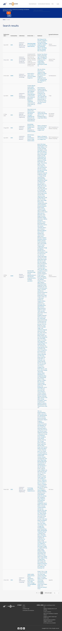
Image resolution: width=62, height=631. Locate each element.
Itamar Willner (43, 118)
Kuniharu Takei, (41, 519)
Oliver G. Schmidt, (41, 506)
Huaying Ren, (40, 503)
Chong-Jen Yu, (43, 345)
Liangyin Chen (40, 130)
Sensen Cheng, (40, 378)
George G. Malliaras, (42, 491)
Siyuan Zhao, (40, 556)
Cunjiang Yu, (42, 543)
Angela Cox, (40, 309)
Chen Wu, (42, 269)
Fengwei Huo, (44, 454)
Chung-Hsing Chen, (41, 321)
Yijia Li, (39, 57)
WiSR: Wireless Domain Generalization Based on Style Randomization (30, 137)
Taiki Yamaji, (40, 371)
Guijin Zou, (42, 566)
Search (24, 606)
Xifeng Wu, (43, 276)
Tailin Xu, (44, 536)
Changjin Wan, (40, 526)
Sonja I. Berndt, (43, 332)
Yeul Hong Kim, (41, 252)
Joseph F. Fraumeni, (41, 394)
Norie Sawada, (44, 370)
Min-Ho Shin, (44, 186)
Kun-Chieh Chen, (41, 266)
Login (58, 4)
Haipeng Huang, (41, 72)
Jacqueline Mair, (43, 90)
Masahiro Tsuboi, (41, 222)
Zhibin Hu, (39, 325)
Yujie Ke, (39, 113)
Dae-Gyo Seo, (40, 509)
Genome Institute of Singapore (21, 276)
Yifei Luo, (39, 411)
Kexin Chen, (40, 151)
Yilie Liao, (39, 69)
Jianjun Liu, (41, 270)
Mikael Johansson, (41, 308)
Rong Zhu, (44, 563)
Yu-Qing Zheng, (41, 559)
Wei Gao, (39, 445)
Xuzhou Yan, (40, 539)
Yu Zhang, (43, 555)
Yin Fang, (42, 441)
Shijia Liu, (39, 125)
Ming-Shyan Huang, (42, 259)
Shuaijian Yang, (41, 542)
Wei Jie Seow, (40, 161)
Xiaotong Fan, (40, 64)
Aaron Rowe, (44, 504)
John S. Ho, (40, 451)
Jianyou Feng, (40, 442)
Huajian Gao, (43, 444)
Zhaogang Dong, (41, 116)
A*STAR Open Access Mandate (49, 622)
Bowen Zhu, (43, 562)
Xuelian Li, (39, 380)
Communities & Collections (44, 4)
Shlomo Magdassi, (41, 490)
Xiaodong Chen (40, 568)
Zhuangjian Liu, (42, 486)
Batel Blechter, (40, 180)
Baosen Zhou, (40, 158)
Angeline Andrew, (41, 301)
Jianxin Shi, (40, 144)
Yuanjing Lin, (42, 478)
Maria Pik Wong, (43, 170)
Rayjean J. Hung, (43, 150)
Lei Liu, (42, 70)
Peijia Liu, (39, 578)
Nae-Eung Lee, (40, 471)
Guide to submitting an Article (49, 605)
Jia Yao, (44, 39)
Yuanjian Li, (44, 40)
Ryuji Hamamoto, (41, 223)
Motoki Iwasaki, (41, 383)
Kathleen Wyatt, (41, 373)
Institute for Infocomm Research (22, 128)
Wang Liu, (39, 58)
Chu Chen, (43, 281)
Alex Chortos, (40, 431)
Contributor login (26, 608)
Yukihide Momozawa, (42, 203)
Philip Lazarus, (43, 312)
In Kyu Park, (43, 353)
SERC (12, 45)
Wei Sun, (39, 49)
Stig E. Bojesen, (40, 282)
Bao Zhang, (40, 39)
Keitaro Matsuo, (41, 147)
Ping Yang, (40, 278)
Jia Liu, (39, 42)
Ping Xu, (39, 354)
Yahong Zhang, (43, 79)
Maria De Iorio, (40, 92)
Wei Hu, (39, 164)
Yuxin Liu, (43, 483)
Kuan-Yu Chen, (43, 258)
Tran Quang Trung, (41, 524)
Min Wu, (42, 127)
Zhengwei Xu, (44, 57)
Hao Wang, (44, 47)
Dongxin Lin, (40, 155)
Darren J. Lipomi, (41, 480)
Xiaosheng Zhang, (41, 552)
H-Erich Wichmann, (43, 288)
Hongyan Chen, (41, 367)
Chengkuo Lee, (43, 470)
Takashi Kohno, (41, 406)
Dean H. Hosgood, (41, 210)
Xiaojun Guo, (40, 448)
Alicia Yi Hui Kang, (41, 577)
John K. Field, (44, 295)
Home (4, 19)
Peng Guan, (40, 344)
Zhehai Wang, (43, 377)
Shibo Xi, (39, 47)
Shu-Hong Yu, (40, 546)
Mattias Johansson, (41, 283)
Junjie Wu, (43, 361)
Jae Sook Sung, (43, 319)
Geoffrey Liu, (40, 299)
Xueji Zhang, (40, 553)
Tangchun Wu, (40, 246)
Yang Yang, (40, 188)
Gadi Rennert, (40, 291)
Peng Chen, (43, 427)
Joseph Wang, (40, 529)
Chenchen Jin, (42, 75)
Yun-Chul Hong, (41, 167)
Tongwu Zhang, (42, 175)
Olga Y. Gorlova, (41, 397)
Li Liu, (41, 340)
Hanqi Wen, (43, 534)
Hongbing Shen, (41, 401)
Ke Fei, (41, 386)
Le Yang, (42, 540)
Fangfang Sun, (40, 78)
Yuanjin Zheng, (43, 557)
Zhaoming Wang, (41, 178)
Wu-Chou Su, (40, 260)
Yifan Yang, (42, 574)
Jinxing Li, (39, 475)
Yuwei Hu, (39, 112)
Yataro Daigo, (43, 200)
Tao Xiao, (39, 43)
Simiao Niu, (40, 496)
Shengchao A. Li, (41, 374)
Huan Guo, (43, 324)
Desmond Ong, (41, 99)
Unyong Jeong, (41, 458)
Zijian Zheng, (40, 560)
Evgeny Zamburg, (43, 547)
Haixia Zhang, (40, 549)
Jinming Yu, (42, 391)
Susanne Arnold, (41, 292)
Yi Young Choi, (43, 350)
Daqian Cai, (40, 45)
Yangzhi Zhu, (40, 565)
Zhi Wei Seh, (42, 46)
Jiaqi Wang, (43, 42)
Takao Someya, (42, 513)
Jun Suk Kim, (40, 351)
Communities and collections (28, 610)
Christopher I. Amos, (42, 400)
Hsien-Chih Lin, (41, 368)
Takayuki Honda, (41, 209)
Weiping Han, (43, 80)
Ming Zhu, (39, 563)
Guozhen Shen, (41, 510)
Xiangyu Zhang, (41, 550)
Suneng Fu (39, 82)
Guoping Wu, (40, 387)
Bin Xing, (43, 128)
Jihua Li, (42, 365)
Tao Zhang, (44, 43)
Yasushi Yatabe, (41, 191)
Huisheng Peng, (41, 500)
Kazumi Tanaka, (41, 245)
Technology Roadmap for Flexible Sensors (31, 489)
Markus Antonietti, (41, 418)
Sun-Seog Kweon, (41, 265)
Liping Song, (44, 55)
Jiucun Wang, (43, 160)
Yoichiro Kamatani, (41, 204)
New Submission (32, 4)
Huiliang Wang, (40, 527)
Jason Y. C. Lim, (40, 115)
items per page (48, 592)
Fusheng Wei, (40, 247)
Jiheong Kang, (40, 461)
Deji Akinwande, (43, 415)
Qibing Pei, (42, 498)
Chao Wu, (39, 40)
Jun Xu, (45, 342)
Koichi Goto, (40, 224)
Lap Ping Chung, (41, 187)
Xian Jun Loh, (40, 487)
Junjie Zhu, (40, 384)
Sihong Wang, (44, 530)
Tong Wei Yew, (43, 96)
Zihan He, (44, 450)
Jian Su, (43, 250)
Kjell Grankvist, (40, 306)
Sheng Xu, (39, 536)
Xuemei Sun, (42, 517)
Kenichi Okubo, (40, 207)
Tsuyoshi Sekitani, (41, 507)
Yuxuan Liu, (40, 484)
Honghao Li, (40, 76)
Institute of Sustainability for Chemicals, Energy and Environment (22, 60)
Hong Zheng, (42, 190)
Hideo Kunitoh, (41, 211)
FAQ (52, 4)
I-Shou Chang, (43, 163)
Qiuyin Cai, (43, 165)
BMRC (12, 75)
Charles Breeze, (41, 177)
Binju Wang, (44, 113)
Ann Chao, (42, 381)
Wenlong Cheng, (41, 428)
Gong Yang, (40, 347)
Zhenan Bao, (40, 419)
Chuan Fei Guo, (43, 447)
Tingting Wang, (41, 63)
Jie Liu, (39, 370)
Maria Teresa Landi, (42, 154)
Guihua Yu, (40, 545)
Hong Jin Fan (43, 50)
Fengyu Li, (42, 474)
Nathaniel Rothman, (42, 404)
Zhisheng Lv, (42, 488)
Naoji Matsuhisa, (41, 493)
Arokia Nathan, (40, 494)
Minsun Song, (40, 201)
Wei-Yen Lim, (40, 363)
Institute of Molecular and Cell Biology (22, 76)
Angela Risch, (40, 285)
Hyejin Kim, (44, 578)
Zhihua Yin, (43, 157)
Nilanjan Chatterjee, (42, 396)
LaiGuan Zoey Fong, (41, 575)
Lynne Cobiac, (40, 584)
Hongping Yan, (40, 537)
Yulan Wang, (40, 580)
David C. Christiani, (41, 289)
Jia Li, (38, 80)
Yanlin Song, (40, 514)
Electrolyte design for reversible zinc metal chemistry (31, 45)
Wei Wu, (39, 334)
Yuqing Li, (43, 335)
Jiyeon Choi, (44, 145)
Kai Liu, (41, 481)
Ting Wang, (40, 532)
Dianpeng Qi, (40, 501)
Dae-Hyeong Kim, (41, 465)
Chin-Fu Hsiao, (40, 322)
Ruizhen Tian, (40, 54)
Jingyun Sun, (40, 73)
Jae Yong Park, (43, 263)
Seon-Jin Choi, (44, 429)
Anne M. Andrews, (41, 416)
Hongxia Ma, (40, 376)
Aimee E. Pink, (40, 571)
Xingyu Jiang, (43, 460)
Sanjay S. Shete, (41, 296)
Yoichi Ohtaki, (43, 243)
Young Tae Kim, (43, 152)
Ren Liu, (39, 483)
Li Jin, (46, 368)
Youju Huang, (40, 61)
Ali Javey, (44, 457)
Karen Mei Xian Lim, (41, 98)
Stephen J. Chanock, (41, 403)
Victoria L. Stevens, (41, 393)
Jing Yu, (44, 545)
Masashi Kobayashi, (41, 206)
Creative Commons (47, 611)
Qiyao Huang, (42, 452)
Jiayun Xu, (43, 60)
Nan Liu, (45, 481)
